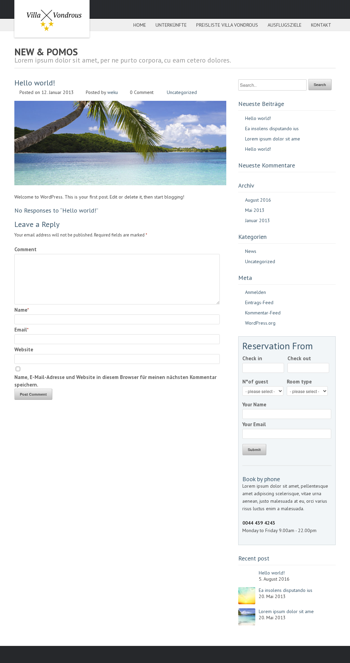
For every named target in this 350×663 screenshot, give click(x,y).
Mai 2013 (255, 210)
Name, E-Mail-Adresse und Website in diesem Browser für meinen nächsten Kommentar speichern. (115, 381)
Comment (25, 249)
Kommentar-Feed (263, 313)
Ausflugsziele (284, 25)
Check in (252, 358)
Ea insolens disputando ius (272, 128)
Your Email (254, 424)
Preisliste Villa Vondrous (227, 25)
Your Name (254, 404)
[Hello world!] (120, 183)
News (250, 251)
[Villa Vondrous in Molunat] (52, 19)
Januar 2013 (257, 220)
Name (20, 310)
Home (139, 25)
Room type (299, 381)
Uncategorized (182, 92)
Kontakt (321, 25)
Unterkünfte (171, 25)
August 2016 (258, 200)
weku (112, 92)
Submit (254, 449)
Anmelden (255, 292)
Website (23, 349)
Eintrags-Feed (259, 302)
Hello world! (258, 118)
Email (20, 329)
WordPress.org (260, 323)
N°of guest (255, 381)
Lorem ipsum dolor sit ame (272, 139)
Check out (299, 358)
